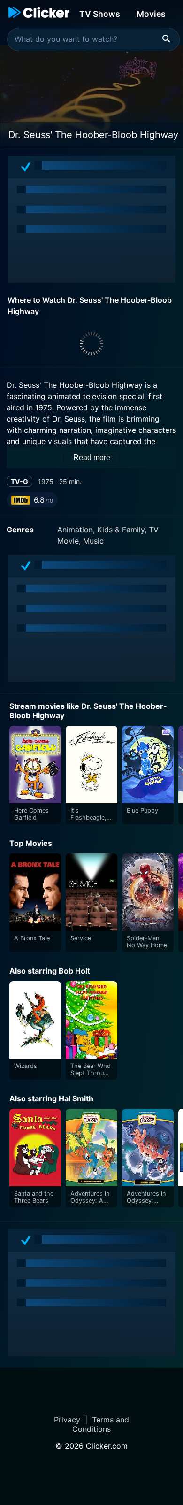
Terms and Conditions (100, 1424)
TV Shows (99, 14)
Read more (91, 457)
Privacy (67, 1419)
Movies (151, 14)
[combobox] (93, 39)
